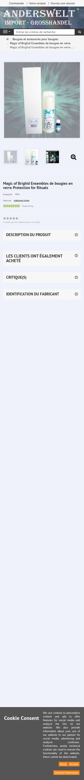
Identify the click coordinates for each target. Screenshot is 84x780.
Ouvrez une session (63, 3)
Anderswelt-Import (21, 200)
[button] (42, 258)
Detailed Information (66, 772)
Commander (16, 3)
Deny (63, 764)
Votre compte (37, 3)
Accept (74, 764)
